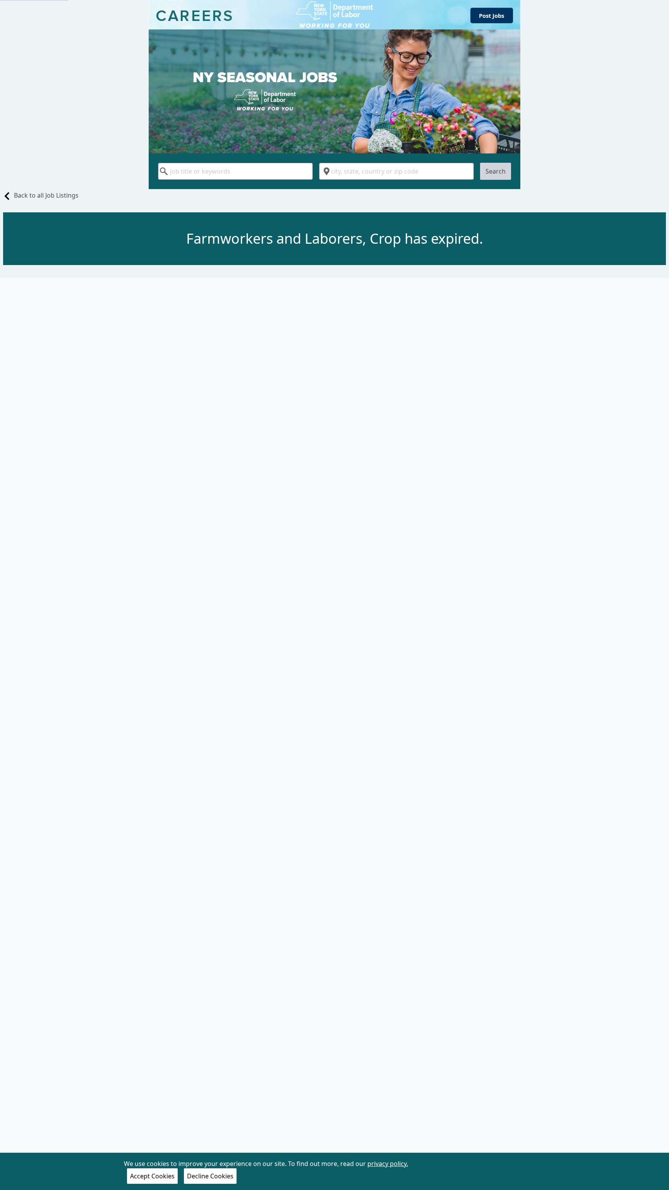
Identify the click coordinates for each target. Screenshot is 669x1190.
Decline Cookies (210, 1176)
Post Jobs (491, 15)
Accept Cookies (152, 1176)
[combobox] (235, 171)
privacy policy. (387, 1163)
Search (495, 171)
